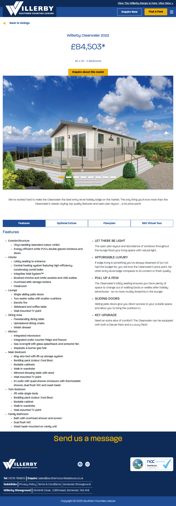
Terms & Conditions (49, 484)
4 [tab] (83, 177)
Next (166, 133)
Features (24, 223)
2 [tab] (69, 177)
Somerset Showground (77, 484)
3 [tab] (76, 177)
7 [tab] (105, 177)
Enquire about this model (88, 72)
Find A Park (156, 11)
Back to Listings (20, 23)
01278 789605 (16, 478)
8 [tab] (113, 177)
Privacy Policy (27, 484)
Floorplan (109, 223)
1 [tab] (61, 177)
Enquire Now (130, 12)
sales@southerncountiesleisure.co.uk (60, 478)
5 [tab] (91, 177)
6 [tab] (98, 177)
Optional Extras (66, 223)
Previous (9, 133)
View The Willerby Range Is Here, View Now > (145, 3)
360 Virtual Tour (152, 223)
